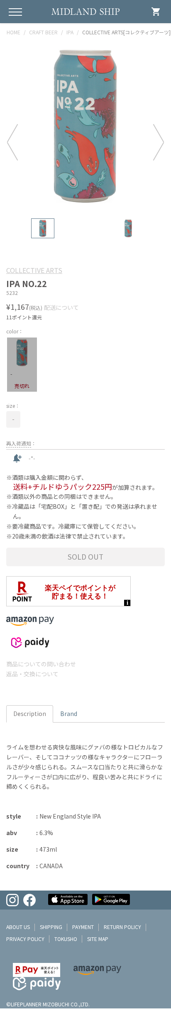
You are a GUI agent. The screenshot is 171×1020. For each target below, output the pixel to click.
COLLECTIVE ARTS (34, 270)
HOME (13, 32)
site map (97, 938)
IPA (69, 32)
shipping (51, 926)
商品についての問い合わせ (41, 664)
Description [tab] (29, 713)
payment (83, 926)
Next (158, 142)
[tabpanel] (85, 126)
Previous (12, 142)
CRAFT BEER (43, 32)
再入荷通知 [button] (18, 443)
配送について (61, 307)
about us (18, 926)
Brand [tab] (68, 713)
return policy (122, 926)
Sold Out (85, 556)
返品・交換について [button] (32, 674)
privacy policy (25, 938)
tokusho (65, 938)
